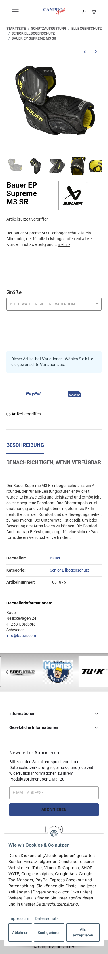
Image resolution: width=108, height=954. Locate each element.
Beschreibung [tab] (25, 445)
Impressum (18, 918)
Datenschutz (47, 918)
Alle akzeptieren (83, 932)
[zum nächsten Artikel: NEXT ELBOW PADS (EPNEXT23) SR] (96, 51)
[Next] (101, 672)
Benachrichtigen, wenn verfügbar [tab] (53, 462)
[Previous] (7, 672)
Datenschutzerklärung (29, 767)
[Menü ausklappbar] (15, 11)
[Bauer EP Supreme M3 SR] (54, 106)
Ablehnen (20, 932)
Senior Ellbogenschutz (69, 570)
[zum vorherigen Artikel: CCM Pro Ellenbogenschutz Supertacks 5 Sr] (84, 51)
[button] (54, 714)
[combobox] (54, 304)
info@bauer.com (21, 635)
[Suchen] (84, 12)
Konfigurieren (49, 932)
